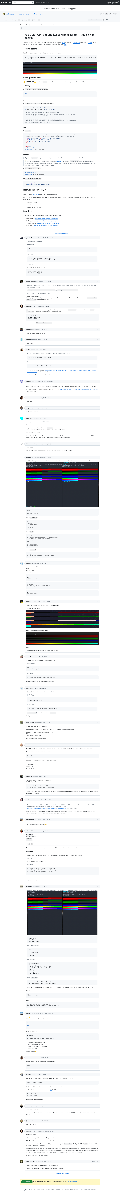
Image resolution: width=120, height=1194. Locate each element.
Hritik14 (28, 1074)
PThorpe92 (29, 1106)
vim (74, 43)
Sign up (115, 2)
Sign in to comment (72, 1181)
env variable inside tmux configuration (48, 223)
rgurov (28, 398)
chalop (28, 349)
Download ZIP (113, 20)
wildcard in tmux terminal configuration (46, 225)
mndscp (28, 418)
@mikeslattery (44, 1165)
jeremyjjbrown (30, 722)
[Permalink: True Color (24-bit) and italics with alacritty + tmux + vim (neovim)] (22, 36)
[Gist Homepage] (6, 3)
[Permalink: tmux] (22, 100)
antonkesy (29, 1058)
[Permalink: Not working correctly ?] (22, 190)
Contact (67, 1189)
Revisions (16, 20)
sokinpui (28, 457)
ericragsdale (29, 831)
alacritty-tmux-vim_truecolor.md (31, 14)
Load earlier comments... (62, 233)
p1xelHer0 (29, 238)
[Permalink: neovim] (22, 154)
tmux (63, 43)
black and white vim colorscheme (45, 221)
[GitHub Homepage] (25, 1190)
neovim (77, 43)
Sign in (109, 2)
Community (57, 1189)
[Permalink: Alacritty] (22, 86)
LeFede (28, 601)
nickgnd (28, 1013)
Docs (63, 1189)
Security (48, 1189)
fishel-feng (29, 886)
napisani (28, 563)
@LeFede (28, 660)
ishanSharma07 (30, 444)
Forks (37, 20)
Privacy (42, 1189)
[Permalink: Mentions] (22, 211)
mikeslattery (29, 306)
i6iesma (28, 339)
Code (6, 20)
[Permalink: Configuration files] (22, 77)
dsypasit (28, 408)
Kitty (65, 44)
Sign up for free (27, 1181)
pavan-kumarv (30, 819)
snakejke (28, 381)
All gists (37, 2)
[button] (103, 20)
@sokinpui (29, 987)
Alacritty (90, 43)
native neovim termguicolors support (46, 218)
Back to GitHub (45, 2)
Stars (27, 20)
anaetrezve (29, 329)
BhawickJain (29, 745)
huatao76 (29, 688)
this (51, 1089)
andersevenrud (11, 14)
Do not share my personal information (87, 1189)
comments (35, 194)
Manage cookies (74, 1189)
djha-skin (29, 776)
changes (58, 161)
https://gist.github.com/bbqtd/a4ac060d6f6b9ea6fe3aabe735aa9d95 (79, 389)
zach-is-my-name (31, 799)
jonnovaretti (29, 1121)
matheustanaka (30, 281)
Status (52, 1189)
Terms (38, 1189)
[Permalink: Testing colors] (22, 49)
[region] (60, 130)
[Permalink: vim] (22, 127)
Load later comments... (62, 1173)
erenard (28, 656)
